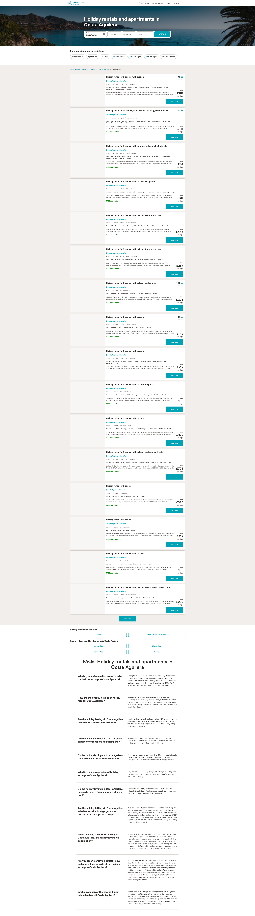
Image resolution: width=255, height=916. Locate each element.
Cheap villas (156, 646)
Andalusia (92, 69)
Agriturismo (92, 57)
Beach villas (98, 652)
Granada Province (103, 69)
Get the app (145, 3)
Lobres (98, 635)
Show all (127, 619)
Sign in (169, 3)
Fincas (156, 652)
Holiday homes (77, 57)
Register (177, 3)
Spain (84, 69)
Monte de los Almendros (156, 635)
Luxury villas (98, 646)
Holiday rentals (75, 69)
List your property (158, 3)
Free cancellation (168, 57)
